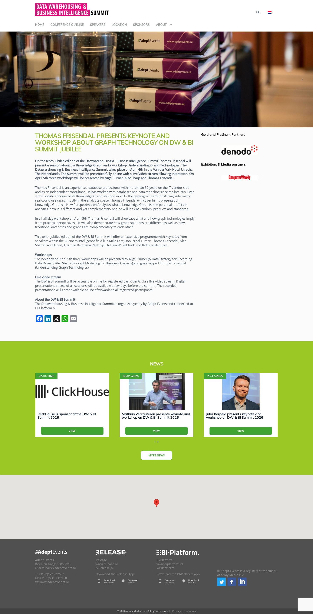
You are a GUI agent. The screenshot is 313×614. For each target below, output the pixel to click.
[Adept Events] (72, 9)
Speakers (97, 25)
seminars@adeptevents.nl (57, 568)
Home (39, 25)
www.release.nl (107, 564)
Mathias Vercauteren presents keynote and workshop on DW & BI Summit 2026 (156, 415)
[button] (221, 582)
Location (119, 25)
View (72, 431)
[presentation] (10, 79)
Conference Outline (67, 25)
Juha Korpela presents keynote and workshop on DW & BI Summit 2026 (234, 415)
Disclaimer (190, 611)
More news (156, 455)
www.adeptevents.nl (54, 582)
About (161, 25)
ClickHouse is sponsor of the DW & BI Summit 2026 (66, 415)
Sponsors (141, 25)
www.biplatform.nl (169, 564)
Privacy (176, 611)
